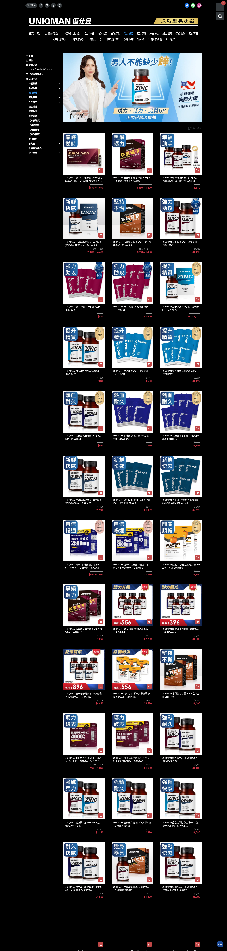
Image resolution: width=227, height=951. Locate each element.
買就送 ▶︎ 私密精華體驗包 (41, 69)
